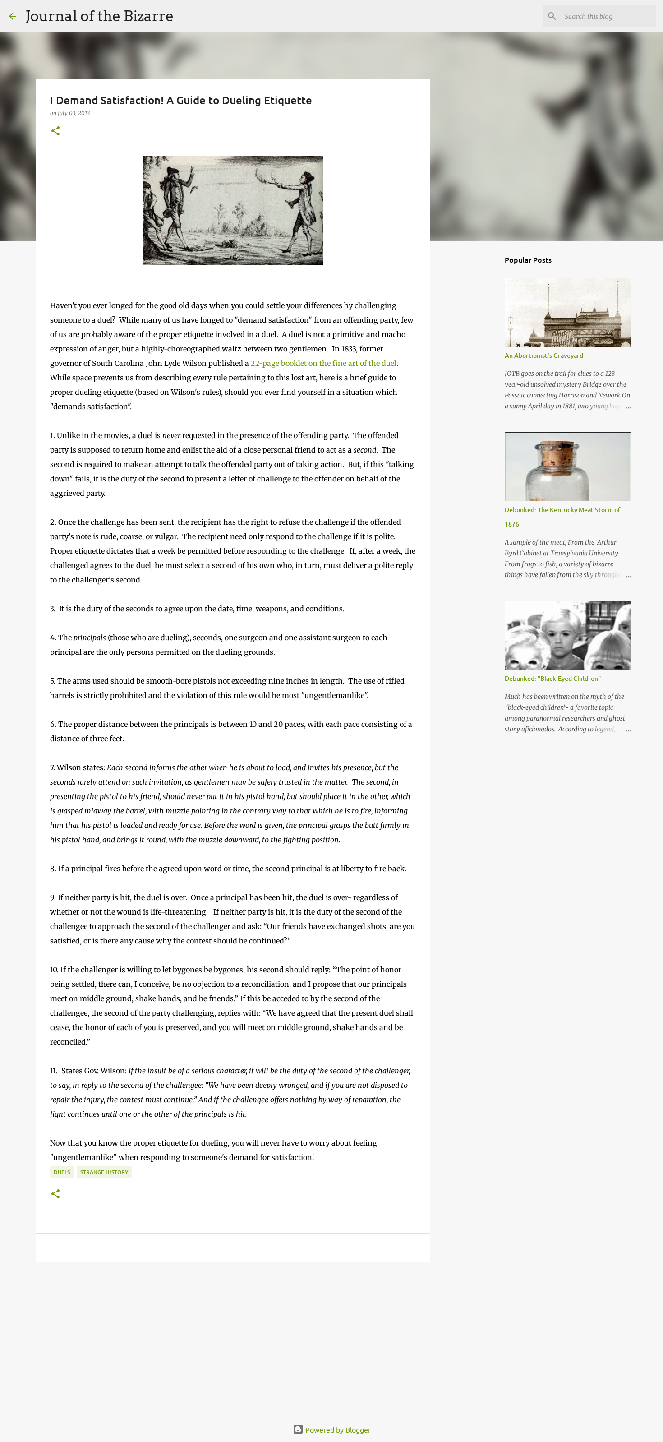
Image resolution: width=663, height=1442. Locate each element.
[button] (55, 131)
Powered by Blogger (337, 1429)
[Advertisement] (232, 1339)
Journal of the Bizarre (99, 16)
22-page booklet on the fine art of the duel (322, 363)
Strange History (104, 1172)
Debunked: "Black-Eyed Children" (553, 678)
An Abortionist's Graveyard (544, 355)
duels (62, 1172)
